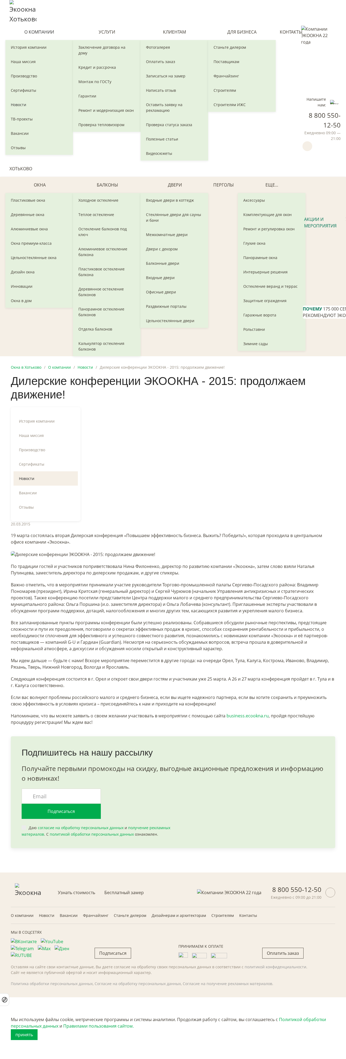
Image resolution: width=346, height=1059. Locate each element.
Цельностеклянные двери (170, 320)
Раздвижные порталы (166, 306)
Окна (40, 185)
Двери (175, 185)
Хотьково (20, 169)
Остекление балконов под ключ (102, 231)
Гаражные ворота (259, 315)
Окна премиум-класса (31, 243)
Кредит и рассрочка (97, 67)
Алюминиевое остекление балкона (102, 251)
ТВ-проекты (22, 119)
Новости (18, 104)
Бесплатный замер (124, 892)
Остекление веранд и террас (270, 286)
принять (24, 1035)
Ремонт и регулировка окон (269, 228)
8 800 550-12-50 (296, 889)
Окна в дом (21, 300)
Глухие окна (254, 243)
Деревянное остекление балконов (101, 291)
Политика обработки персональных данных (52, 983)
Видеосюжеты (159, 153)
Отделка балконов (95, 329)
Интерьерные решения (265, 271)
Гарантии (87, 96)
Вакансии (20, 133)
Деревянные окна (27, 214)
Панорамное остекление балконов (101, 311)
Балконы (107, 185)
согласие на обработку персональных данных (81, 827)
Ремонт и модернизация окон (106, 110)
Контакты (291, 32)
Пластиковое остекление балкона (101, 271)
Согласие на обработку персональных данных (138, 983)
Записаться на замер (165, 76)
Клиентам (174, 32)
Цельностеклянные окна (33, 257)
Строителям (225, 90)
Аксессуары (254, 200)
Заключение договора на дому (101, 50)
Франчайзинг (226, 76)
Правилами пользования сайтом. (98, 1026)
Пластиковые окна (28, 200)
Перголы (223, 185)
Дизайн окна (23, 271)
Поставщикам (226, 61)
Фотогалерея (158, 47)
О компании (39, 32)
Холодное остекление (98, 200)
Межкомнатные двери (167, 234)
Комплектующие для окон (267, 214)
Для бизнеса (242, 32)
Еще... (271, 185)
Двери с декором (162, 248)
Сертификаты (23, 90)
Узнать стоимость (76, 892)
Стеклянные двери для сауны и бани (173, 217)
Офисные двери (161, 292)
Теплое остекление (96, 214)
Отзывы (18, 147)
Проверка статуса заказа (169, 124)
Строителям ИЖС (230, 104)
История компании (28, 47)
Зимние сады (255, 343)
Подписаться (61, 811)
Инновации (21, 286)
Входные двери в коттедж (170, 200)
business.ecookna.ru (248, 716)
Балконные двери (162, 263)
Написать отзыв (161, 90)
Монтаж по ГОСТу (94, 81)
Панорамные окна (260, 257)
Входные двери (160, 277)
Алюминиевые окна (29, 228)
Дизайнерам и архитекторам (179, 915)
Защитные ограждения (265, 300)
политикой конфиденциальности (275, 966)
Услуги (107, 32)
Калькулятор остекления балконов (101, 346)
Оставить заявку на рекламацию (164, 107)
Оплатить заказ (160, 61)
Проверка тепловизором (101, 124)
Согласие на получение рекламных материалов (227, 983)
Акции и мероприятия (320, 222)
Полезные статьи (162, 139)
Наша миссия (23, 61)
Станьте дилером (230, 47)
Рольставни (254, 329)
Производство (24, 76)
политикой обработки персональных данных (92, 834)
